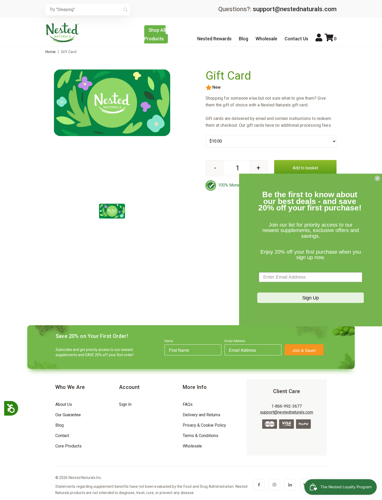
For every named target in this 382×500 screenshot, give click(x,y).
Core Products (68, 446)
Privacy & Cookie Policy (204, 425)
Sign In (125, 404)
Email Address (235, 340)
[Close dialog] (377, 178)
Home (50, 52)
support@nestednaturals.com (295, 9)
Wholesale (266, 38)
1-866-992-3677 (286, 406)
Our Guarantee (68, 414)
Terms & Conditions (200, 435)
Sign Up (310, 297)
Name (168, 340)
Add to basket (305, 167)
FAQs (188, 404)
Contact (62, 435)
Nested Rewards (214, 38)
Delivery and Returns (201, 414)
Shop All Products (155, 34)
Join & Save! (304, 350)
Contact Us (296, 38)
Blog (243, 38)
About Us (63, 404)
